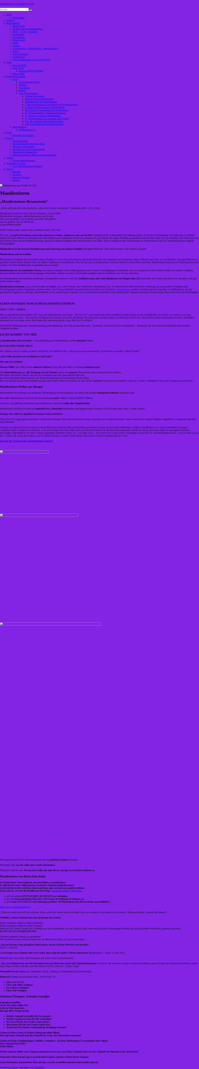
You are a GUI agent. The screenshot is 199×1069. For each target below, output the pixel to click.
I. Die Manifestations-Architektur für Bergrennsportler (51, 104)
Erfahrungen (18, 57)
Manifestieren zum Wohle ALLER (17, 3)
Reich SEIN (18, 73)
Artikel (9, 157)
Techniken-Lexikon (15, 163)
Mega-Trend (18, 26)
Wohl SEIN (18, 68)
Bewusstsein (18, 37)
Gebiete (16, 45)
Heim (9, 15)
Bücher (9, 138)
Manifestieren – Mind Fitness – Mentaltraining (35, 48)
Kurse (9, 132)
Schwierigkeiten (20, 54)
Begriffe (16, 171)
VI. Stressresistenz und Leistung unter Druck (47, 118)
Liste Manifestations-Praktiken (27, 166)
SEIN (9, 62)
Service (10, 169)
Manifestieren (13, 23)
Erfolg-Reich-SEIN (15, 76)
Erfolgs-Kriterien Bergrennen (39, 99)
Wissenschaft (18, 40)
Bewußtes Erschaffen (22, 135)
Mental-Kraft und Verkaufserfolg (28, 149)
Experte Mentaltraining (23, 160)
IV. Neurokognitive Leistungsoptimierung (45, 113)
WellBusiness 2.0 (27, 129)
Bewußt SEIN (19, 65)
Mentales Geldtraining (23, 146)
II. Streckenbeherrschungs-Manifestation (45, 107)
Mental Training (20, 141)
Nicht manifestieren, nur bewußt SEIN (31, 59)
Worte (15, 43)
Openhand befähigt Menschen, (67, 890)
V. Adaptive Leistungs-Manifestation (43, 115)
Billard (22, 90)
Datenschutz (18, 17)
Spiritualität (18, 34)
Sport (15, 79)
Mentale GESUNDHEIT (31, 71)
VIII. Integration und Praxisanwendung (44, 124)
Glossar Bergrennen (34, 96)
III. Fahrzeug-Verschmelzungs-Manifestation (47, 110)
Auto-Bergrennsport (28, 93)
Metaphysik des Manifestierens (27, 29)
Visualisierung (123, 289)
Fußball (22, 85)
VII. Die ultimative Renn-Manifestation (44, 121)
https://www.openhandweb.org (15, 907)
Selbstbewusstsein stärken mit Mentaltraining (34, 155)
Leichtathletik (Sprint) (29, 82)
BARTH (10, 20)
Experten (16, 174)
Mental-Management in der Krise (28, 143)
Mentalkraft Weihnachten (24, 152)
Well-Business (19, 127)
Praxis (15, 51)
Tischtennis (24, 87)
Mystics (16, 180)
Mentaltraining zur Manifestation (41, 101)
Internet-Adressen (21, 177)
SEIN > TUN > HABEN (24, 31)
